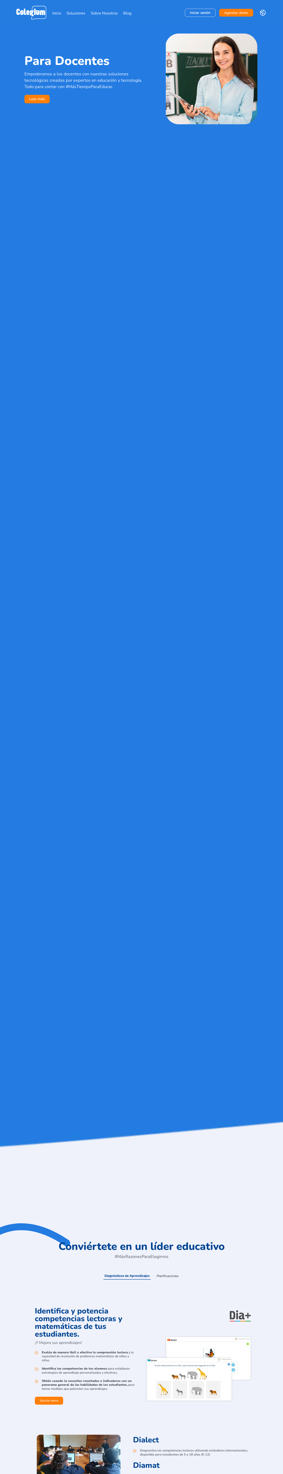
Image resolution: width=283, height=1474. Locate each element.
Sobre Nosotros (104, 13)
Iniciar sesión (200, 13)
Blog (127, 13)
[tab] (127, 1276)
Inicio (56, 13)
